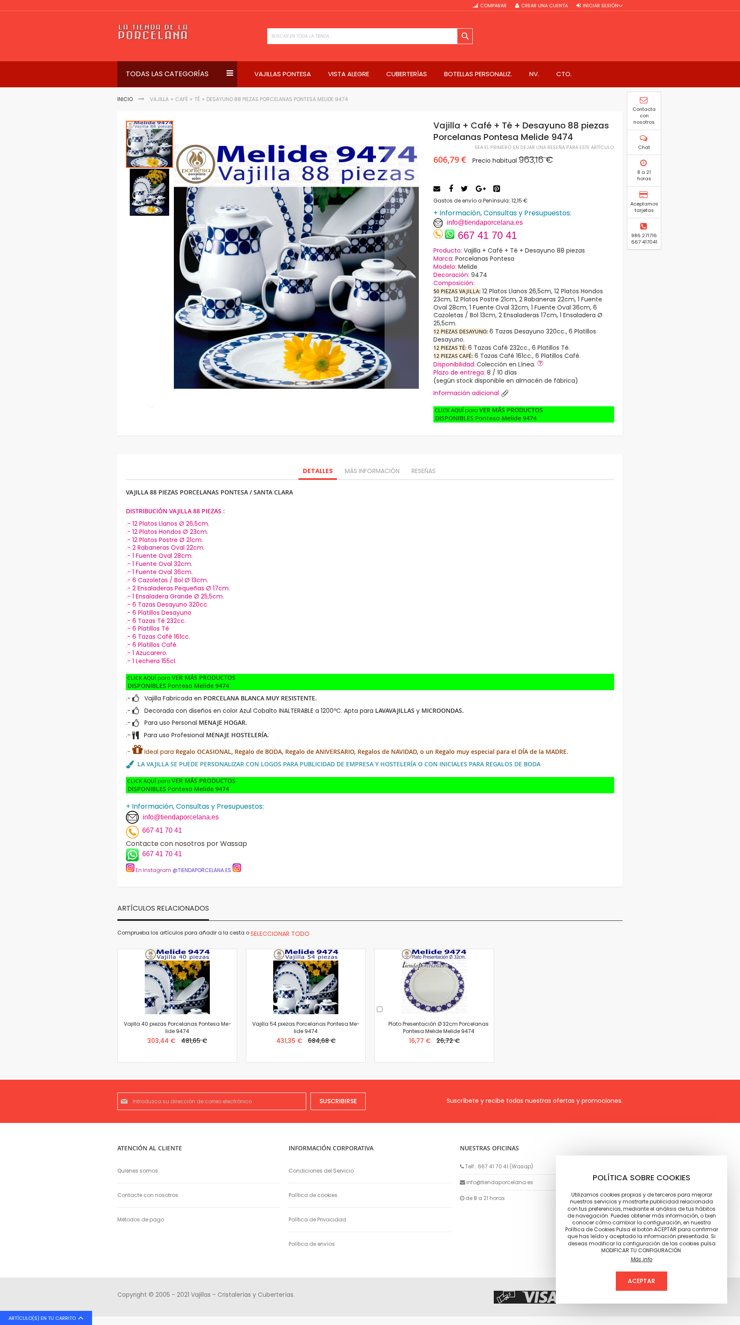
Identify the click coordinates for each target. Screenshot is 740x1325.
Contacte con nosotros (147, 1195)
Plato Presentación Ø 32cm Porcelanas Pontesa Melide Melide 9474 (438, 1027)
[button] (402, 266)
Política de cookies (313, 1195)
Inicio (125, 99)
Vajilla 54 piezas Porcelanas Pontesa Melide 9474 (306, 1027)
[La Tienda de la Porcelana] (152, 32)
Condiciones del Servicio (321, 1170)
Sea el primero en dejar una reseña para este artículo (544, 147)
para (488, 414)
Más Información (372, 471)
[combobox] (370, 36)
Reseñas (424, 471)
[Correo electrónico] (437, 189)
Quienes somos (137, 1170)
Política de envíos (312, 1244)
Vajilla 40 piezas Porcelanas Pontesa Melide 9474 (177, 1027)
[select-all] (280, 933)
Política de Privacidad (317, 1219)
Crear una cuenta (544, 6)
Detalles (318, 471)
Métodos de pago (140, 1219)
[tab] (317, 471)
